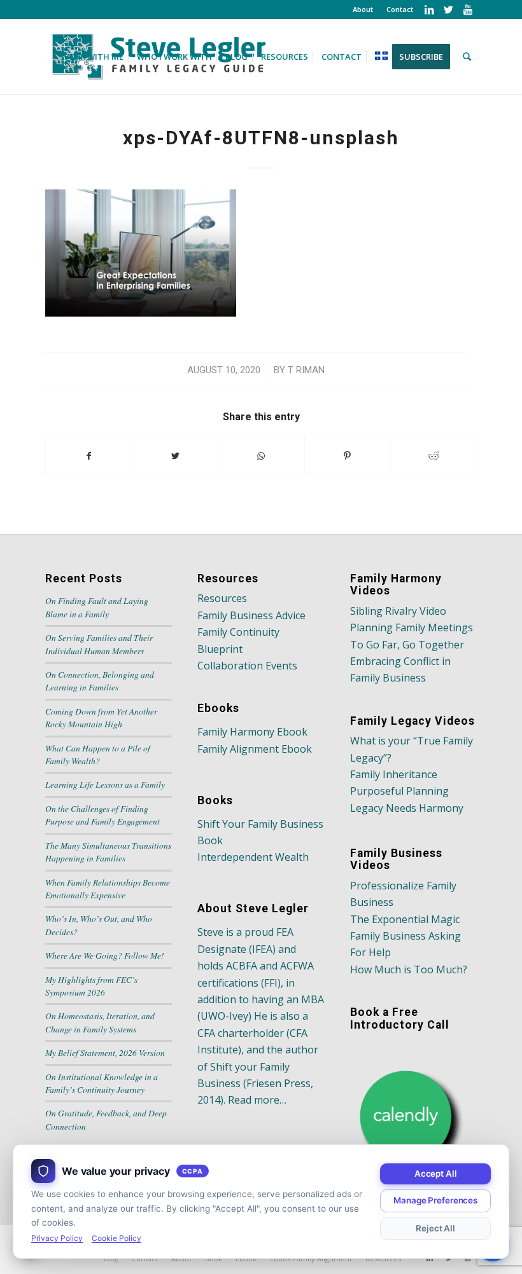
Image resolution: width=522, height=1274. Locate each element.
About (363, 9)
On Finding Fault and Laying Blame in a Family (96, 606)
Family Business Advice (251, 615)
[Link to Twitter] (448, 9)
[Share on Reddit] (433, 456)
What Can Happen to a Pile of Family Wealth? (97, 754)
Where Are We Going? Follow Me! (104, 955)
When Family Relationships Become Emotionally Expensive (107, 888)
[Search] (466, 56)
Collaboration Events (247, 666)
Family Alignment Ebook (254, 749)
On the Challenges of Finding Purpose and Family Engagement (102, 814)
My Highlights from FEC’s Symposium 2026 (91, 985)
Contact (399, 9)
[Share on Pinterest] (347, 456)
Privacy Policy (57, 1238)
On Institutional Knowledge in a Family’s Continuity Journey (101, 1083)
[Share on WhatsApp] (261, 456)
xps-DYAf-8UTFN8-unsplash (261, 138)
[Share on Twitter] (175, 456)
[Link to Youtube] (467, 9)
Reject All (435, 1228)
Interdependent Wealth (253, 857)
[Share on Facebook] (89, 456)
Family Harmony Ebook (252, 732)
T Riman (306, 370)
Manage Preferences (435, 1200)
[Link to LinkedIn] (429, 9)
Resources (222, 598)
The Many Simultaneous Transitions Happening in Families (108, 851)
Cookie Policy (116, 1238)
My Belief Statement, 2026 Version (105, 1052)
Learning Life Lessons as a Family (105, 784)
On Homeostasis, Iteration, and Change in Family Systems (100, 1022)
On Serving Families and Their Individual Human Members (99, 643)
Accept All (435, 1173)
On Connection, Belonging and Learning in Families (99, 680)
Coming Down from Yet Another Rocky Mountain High (101, 717)
